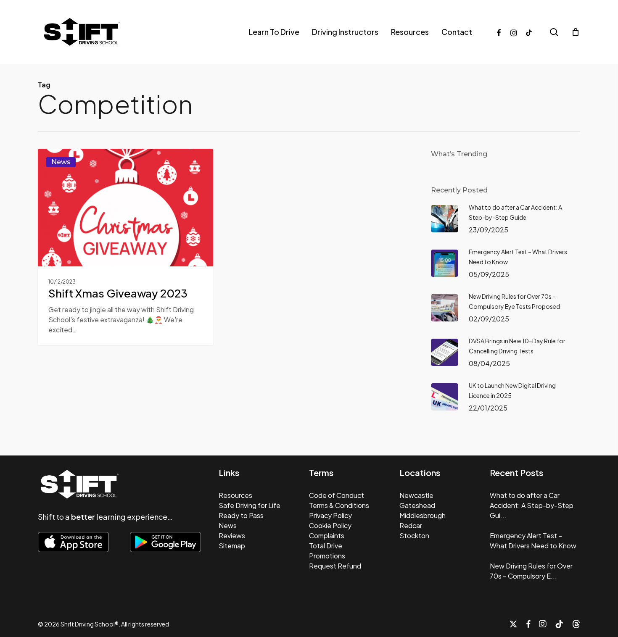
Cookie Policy (330, 525)
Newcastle (416, 495)
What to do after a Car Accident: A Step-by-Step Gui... (531, 505)
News (61, 162)
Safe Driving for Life (249, 505)
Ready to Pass (241, 515)
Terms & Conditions (339, 505)
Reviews (232, 535)
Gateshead (417, 505)
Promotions (327, 555)
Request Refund (335, 565)
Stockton (414, 535)
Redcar (410, 525)
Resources (235, 495)
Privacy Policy (330, 515)
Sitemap (232, 545)
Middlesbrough (422, 515)
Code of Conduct (336, 495)
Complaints (326, 535)
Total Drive (325, 545)
